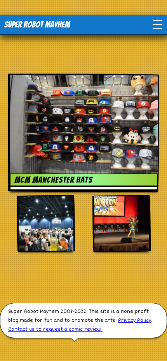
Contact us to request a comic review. (55, 329)
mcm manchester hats (53, 179)
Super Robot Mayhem (37, 24)
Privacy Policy (134, 320)
